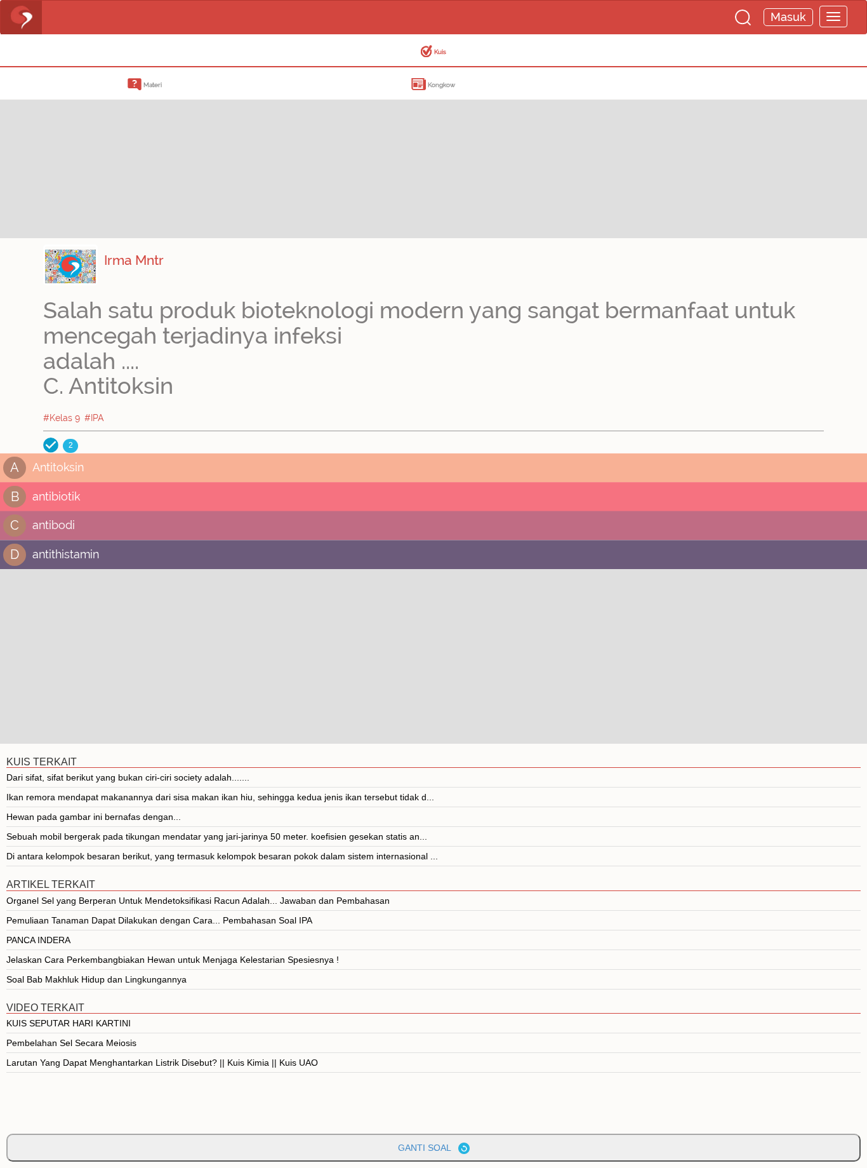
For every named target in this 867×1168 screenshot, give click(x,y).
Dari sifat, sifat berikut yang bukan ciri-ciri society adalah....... (127, 777)
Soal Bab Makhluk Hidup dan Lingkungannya (96, 979)
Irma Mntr (134, 260)
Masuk (788, 16)
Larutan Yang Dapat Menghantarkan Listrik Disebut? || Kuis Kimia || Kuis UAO (162, 1062)
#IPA (94, 418)
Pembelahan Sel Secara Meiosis (71, 1043)
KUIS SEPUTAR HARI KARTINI (68, 1023)
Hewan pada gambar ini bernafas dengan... (93, 817)
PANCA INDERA (38, 940)
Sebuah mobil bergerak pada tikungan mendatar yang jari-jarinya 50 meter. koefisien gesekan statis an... (216, 836)
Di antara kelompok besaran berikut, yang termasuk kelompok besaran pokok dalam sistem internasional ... (222, 856)
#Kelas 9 (61, 418)
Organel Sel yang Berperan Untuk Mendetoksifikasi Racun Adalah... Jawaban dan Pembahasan (198, 901)
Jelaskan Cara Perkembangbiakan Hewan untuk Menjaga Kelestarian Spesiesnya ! (172, 960)
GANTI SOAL (428, 1148)
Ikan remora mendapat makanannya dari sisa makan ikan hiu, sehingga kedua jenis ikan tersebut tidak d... (220, 797)
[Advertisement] (101, 149)
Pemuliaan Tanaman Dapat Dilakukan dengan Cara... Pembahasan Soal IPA (159, 920)
